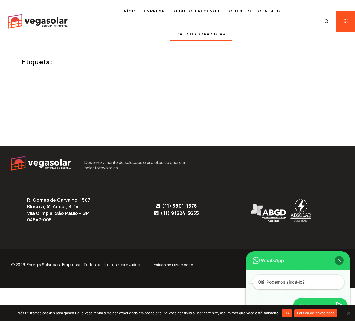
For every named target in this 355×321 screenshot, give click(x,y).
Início (129, 11)
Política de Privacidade (173, 264)
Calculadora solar (201, 33)
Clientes (240, 11)
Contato (269, 11)
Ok (287, 313)
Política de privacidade (316, 313)
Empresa (154, 11)
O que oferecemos (196, 11)
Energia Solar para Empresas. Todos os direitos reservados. (84, 264)
